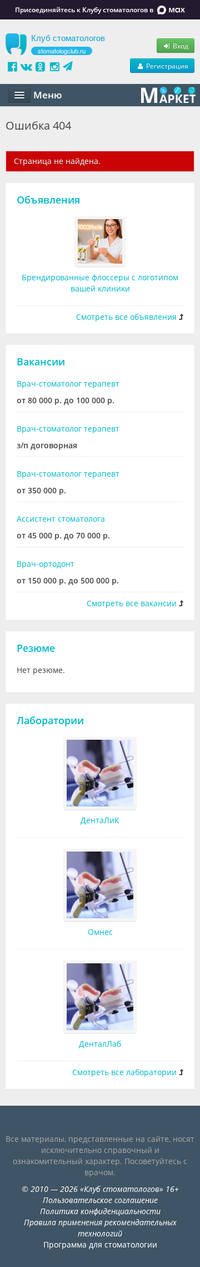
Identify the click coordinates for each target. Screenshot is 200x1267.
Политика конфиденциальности (100, 1211)
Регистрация (166, 65)
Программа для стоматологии (100, 1244)
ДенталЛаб (100, 1043)
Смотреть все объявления (126, 316)
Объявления (48, 199)
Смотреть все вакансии (132, 603)
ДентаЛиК (100, 820)
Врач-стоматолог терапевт (68, 383)
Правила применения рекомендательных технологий (100, 1228)
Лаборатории (50, 720)
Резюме (36, 648)
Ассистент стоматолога (61, 518)
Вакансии (41, 361)
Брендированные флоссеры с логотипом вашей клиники (100, 283)
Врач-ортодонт (45, 563)
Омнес (100, 932)
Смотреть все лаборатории (124, 1072)
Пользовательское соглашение (100, 1200)
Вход (179, 45)
